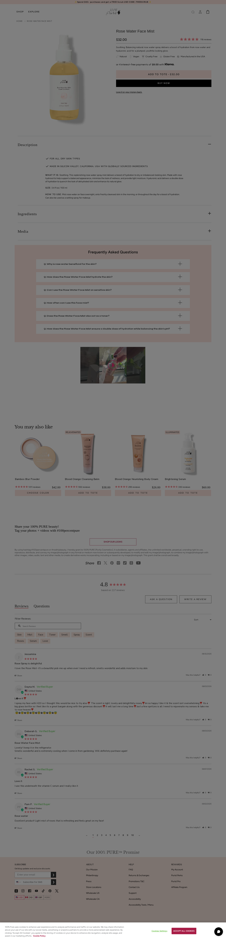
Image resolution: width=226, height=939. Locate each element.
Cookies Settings (159, 931)
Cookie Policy (39, 936)
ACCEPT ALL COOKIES (183, 931)
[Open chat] (218, 931)
